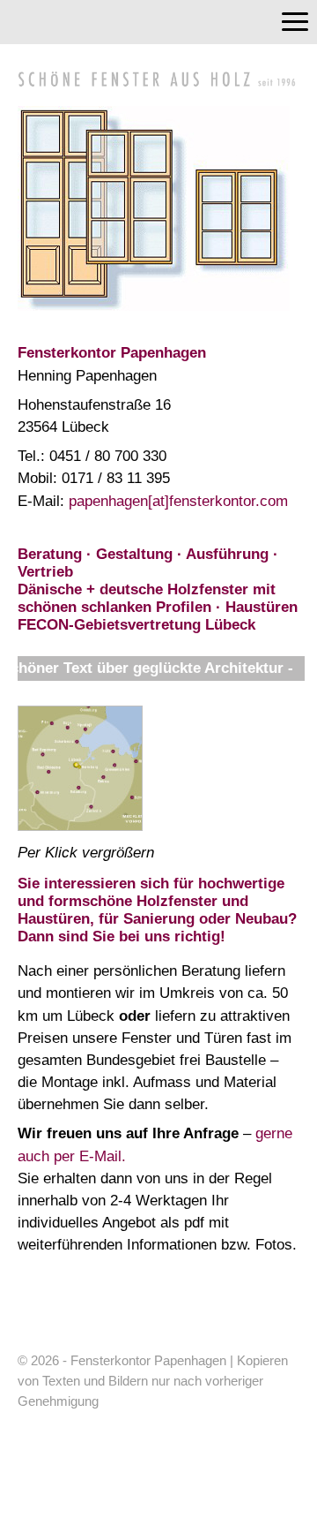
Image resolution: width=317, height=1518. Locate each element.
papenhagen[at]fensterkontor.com (178, 501)
